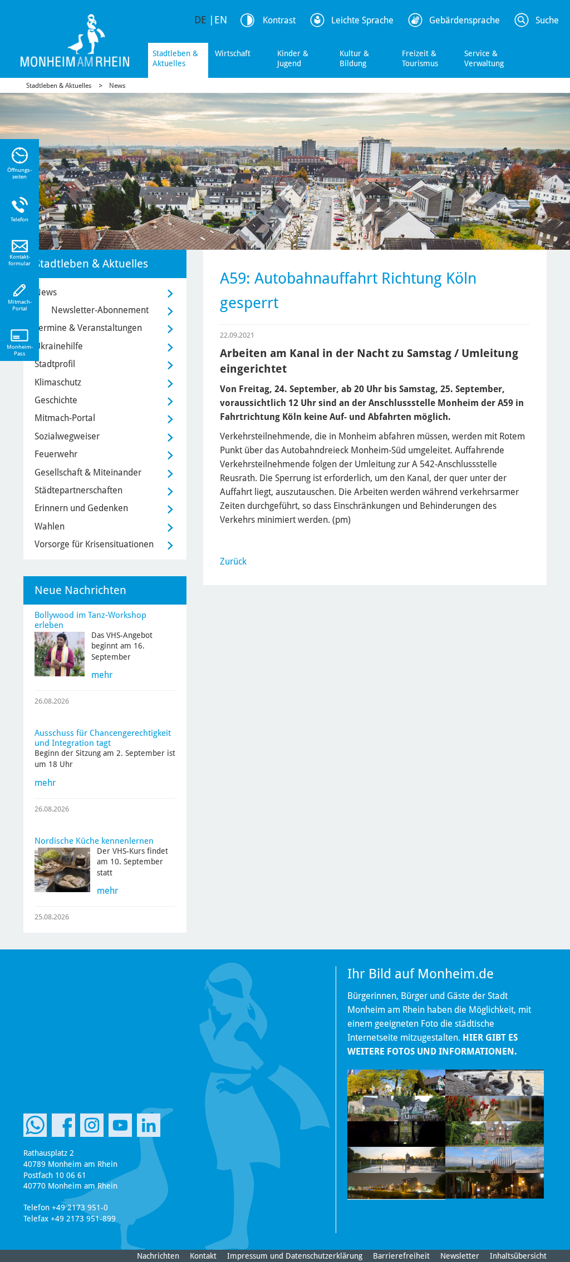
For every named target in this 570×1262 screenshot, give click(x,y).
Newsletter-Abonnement (100, 310)
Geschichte (56, 400)
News (117, 86)
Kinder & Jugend (292, 58)
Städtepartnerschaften (78, 490)
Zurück (233, 561)
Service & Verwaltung (484, 58)
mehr (101, 675)
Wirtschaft (232, 53)
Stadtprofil (55, 364)
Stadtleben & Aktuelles (175, 58)
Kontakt (203, 1255)
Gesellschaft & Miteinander (88, 472)
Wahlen (50, 526)
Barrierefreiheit (401, 1255)
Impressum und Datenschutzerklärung (294, 1255)
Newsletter (459, 1255)
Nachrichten (158, 1255)
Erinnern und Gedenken (81, 508)
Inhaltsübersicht (518, 1255)
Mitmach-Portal (65, 418)
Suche (547, 20)
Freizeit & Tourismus (420, 58)
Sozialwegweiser (67, 436)
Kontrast (279, 20)
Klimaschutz (58, 382)
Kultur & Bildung (354, 58)
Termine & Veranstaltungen (88, 328)
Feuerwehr (56, 454)
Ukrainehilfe (59, 346)
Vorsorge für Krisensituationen (94, 544)
